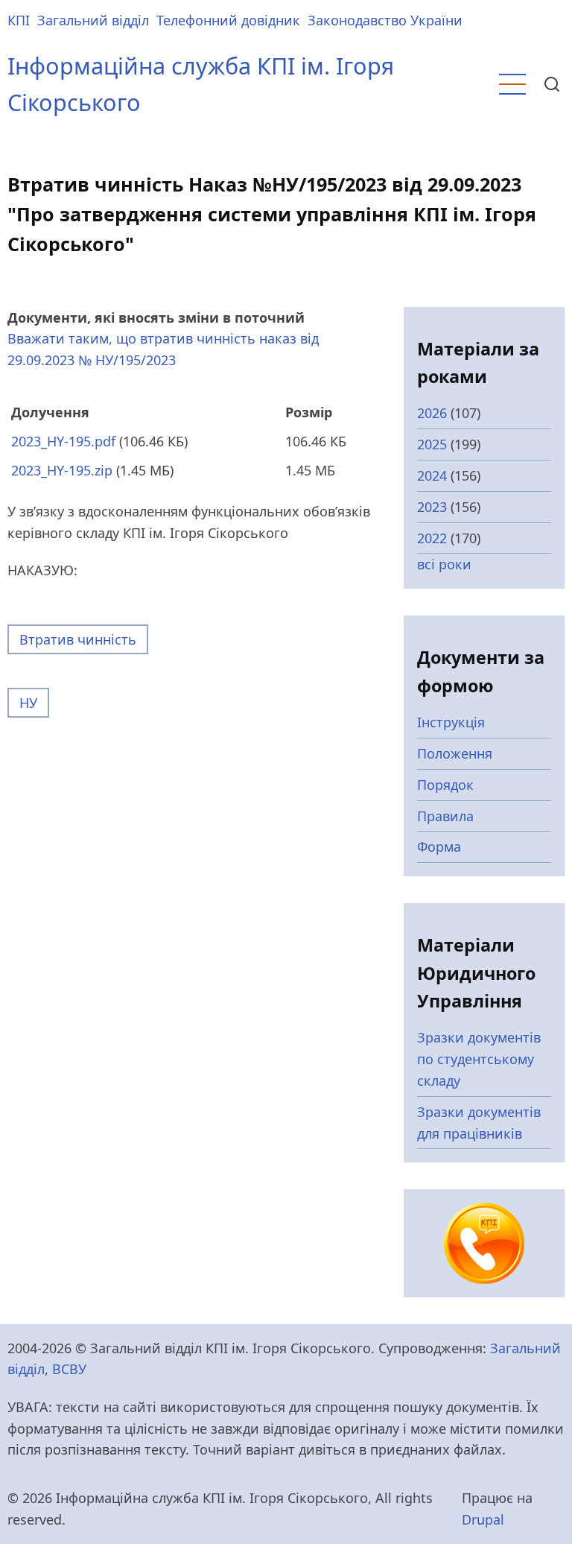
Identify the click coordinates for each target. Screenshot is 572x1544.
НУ (28, 703)
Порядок (445, 785)
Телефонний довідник (228, 20)
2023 (432, 507)
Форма (439, 846)
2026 (432, 413)
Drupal (483, 1519)
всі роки (444, 564)
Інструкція (451, 722)
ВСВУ (69, 1369)
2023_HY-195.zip (61, 470)
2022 (432, 538)
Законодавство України (385, 20)
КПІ (18, 20)
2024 (432, 475)
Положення (454, 753)
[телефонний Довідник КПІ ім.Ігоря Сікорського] (484, 1241)
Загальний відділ (93, 20)
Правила (445, 816)
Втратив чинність (77, 639)
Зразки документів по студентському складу (479, 1058)
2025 (432, 444)
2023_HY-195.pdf (63, 441)
